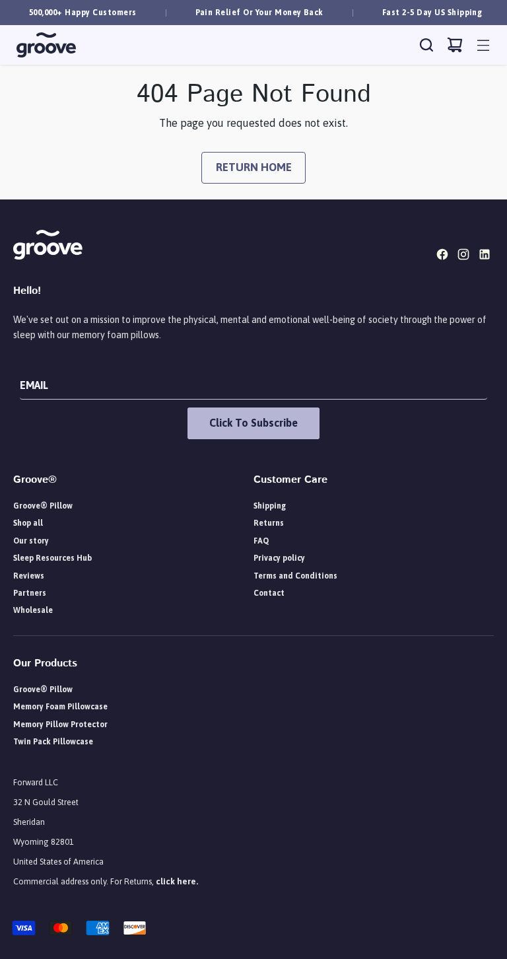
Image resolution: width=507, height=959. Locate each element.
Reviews (28, 576)
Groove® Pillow (43, 506)
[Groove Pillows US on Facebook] (444, 257)
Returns (269, 523)
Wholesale (33, 610)
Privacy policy (279, 558)
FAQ (261, 541)
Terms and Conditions (295, 576)
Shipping (270, 506)
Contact (269, 593)
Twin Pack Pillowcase (53, 741)
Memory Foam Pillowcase (60, 706)
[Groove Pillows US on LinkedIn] (486, 257)
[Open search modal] (426, 45)
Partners (29, 593)
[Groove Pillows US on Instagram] (465, 257)
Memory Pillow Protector (60, 724)
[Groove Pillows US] (46, 45)
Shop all (28, 523)
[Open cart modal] (455, 45)
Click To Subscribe (253, 423)
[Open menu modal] (483, 45)
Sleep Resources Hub (52, 558)
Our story (31, 541)
